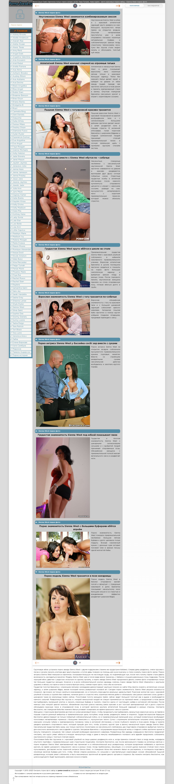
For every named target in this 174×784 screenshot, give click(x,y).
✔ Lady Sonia (16, 217)
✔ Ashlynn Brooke (19, 73)
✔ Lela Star (15, 221)
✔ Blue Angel (16, 89)
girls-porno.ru (67, 773)
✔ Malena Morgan (18, 240)
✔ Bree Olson (16, 99)
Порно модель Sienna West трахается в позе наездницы (77, 576)
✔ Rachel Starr (17, 282)
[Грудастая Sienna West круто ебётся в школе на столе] (63, 270)
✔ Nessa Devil (16, 253)
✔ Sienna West (17, 307)
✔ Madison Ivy (17, 237)
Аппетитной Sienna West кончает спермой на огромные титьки (77, 63)
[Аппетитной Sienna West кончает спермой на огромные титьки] (63, 84)
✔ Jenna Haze (16, 169)
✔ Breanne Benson (19, 95)
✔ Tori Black (16, 330)
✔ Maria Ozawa (17, 243)
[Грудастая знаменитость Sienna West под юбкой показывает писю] (63, 477)
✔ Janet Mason (17, 160)
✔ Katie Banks (17, 198)
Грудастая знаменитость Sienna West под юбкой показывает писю (77, 435)
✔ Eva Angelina (17, 140)
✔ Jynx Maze (16, 192)
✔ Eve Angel (16, 144)
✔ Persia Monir (17, 269)
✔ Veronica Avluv (18, 336)
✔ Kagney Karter (18, 195)
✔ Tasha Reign (17, 323)
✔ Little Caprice (17, 230)
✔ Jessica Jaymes (18, 182)
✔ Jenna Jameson (18, 172)
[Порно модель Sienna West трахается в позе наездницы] (63, 618)
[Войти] (20, 14)
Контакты (84, 767)
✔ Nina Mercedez (18, 262)
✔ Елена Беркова (18, 343)
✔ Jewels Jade (17, 185)
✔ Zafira (14, 339)
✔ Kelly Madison (18, 208)
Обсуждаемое (153, 5)
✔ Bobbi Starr (16, 92)
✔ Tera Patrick (16, 326)
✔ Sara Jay (15, 291)
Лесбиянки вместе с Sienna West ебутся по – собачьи (77, 158)
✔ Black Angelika (18, 86)
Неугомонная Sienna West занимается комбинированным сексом (77, 17)
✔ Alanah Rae (16, 41)
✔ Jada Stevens (17, 156)
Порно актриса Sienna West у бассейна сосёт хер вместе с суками (77, 343)
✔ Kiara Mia (15, 211)
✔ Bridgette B (16, 105)
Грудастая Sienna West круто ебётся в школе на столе (77, 249)
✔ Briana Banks (17, 102)
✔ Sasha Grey (16, 298)
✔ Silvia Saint (16, 310)
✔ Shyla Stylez (17, 304)
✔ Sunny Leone (17, 320)
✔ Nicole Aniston (18, 256)
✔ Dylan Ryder (17, 134)
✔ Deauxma (15, 118)
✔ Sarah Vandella (18, 294)
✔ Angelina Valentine (20, 57)
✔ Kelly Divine (17, 205)
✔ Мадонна (15, 349)
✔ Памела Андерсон (20, 352)
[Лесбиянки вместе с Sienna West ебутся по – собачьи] (63, 200)
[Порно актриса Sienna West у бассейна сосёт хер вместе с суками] (63, 386)
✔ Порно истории (19, 355)
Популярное (134, 5)
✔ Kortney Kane (17, 214)
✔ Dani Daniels (17, 115)
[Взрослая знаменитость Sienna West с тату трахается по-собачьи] (63, 317)
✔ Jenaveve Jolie (18, 166)
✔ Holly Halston (17, 153)
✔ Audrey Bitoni (18, 76)
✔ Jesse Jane (16, 179)
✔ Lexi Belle (16, 224)
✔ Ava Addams (17, 79)
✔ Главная (20, 31)
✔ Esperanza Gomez (20, 137)
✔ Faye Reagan (17, 147)
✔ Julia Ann (15, 189)
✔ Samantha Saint (18, 288)
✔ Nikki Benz (16, 259)
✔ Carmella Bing (18, 112)
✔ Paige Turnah (17, 266)
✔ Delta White (17, 121)
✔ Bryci (13, 108)
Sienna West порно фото (49, 13)
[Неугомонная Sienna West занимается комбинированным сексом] (63, 37)
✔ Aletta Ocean (17, 44)
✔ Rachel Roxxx (17, 278)
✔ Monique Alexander (20, 249)
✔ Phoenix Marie (18, 272)
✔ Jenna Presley (18, 176)
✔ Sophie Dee (16, 314)
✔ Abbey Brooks (18, 35)
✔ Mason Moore (17, 246)
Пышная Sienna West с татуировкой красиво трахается (77, 110)
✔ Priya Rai (15, 275)
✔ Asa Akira (16, 70)
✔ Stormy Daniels (18, 317)
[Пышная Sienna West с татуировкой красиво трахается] (63, 131)
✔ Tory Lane (16, 333)
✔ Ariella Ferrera (18, 67)
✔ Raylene (15, 285)
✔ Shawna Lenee (18, 301)
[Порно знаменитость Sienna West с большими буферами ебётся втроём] (63, 550)
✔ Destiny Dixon (18, 128)
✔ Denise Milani (17, 124)
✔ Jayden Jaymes (18, 163)
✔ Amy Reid (16, 51)
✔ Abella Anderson (19, 38)
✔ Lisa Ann (15, 227)
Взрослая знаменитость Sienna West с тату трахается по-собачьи (77, 297)
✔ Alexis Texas (17, 47)
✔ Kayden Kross (18, 201)
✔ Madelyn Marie (18, 233)
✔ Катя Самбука (18, 346)
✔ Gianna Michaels (19, 150)
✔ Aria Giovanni (17, 60)
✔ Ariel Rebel (16, 63)
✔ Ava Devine (16, 83)
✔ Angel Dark (16, 54)
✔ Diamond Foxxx (18, 131)
